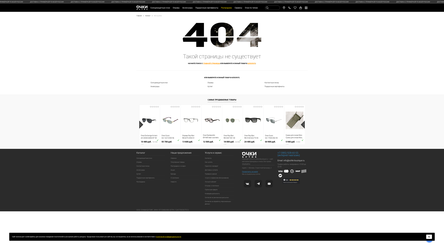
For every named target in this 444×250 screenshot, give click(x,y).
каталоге (252, 63)
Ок (429, 237)
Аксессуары (155, 86)
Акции (173, 170)
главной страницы (211, 63)
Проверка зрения (211, 174)
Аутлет (210, 86)
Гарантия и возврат (211, 166)
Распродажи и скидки (178, 166)
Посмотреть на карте (250, 172)
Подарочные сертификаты (206, 8)
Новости (173, 182)
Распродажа (140, 182)
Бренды (173, 174)
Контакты (208, 158)
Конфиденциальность (212, 193)
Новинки (174, 158)
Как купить (208, 162)
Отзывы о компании (212, 186)
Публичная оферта (211, 190)
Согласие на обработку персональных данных (218, 203)
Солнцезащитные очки (159, 83)
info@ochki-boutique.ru (294, 160)
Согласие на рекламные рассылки (217, 197)
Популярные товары (178, 162)
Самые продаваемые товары (222, 99)
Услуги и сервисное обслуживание (217, 178)
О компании (175, 178)
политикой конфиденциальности (168, 237)
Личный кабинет (210, 182)
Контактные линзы (272, 83)
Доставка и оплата (211, 170)
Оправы (211, 83)
